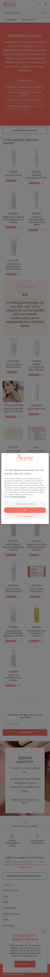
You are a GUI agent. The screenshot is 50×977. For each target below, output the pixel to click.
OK (25, 510)
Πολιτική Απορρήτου (18, 496)
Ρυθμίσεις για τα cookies (25, 504)
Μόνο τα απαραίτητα (25, 516)
